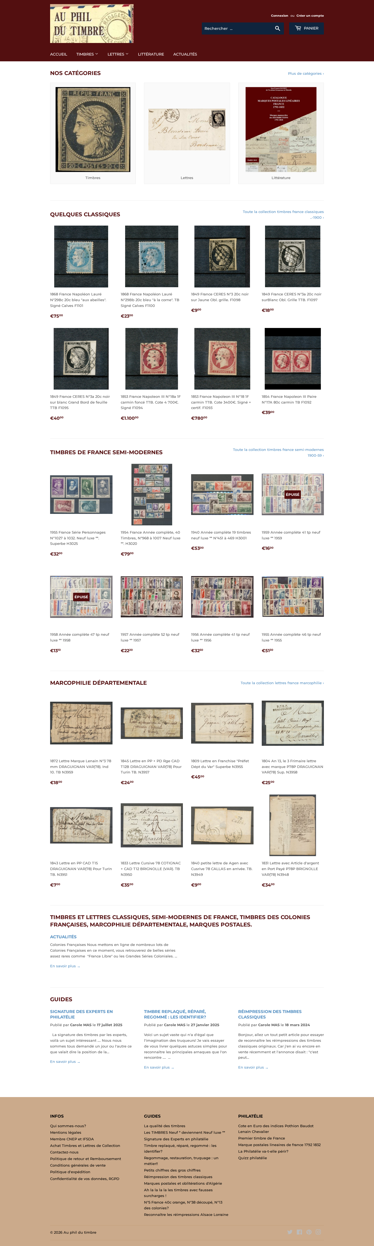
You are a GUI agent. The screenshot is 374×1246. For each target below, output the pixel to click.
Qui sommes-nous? (68, 1126)
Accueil (58, 54)
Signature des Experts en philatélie (176, 1139)
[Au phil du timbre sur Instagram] (318, 1233)
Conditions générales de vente (78, 1165)
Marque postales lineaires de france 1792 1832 (279, 1145)
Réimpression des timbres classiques (178, 1177)
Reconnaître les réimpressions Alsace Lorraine (186, 1214)
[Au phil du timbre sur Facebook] (299, 1233)
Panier (310, 28)
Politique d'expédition (70, 1172)
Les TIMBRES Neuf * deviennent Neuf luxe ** (184, 1132)
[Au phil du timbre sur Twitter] (290, 1233)
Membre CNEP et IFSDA (72, 1139)
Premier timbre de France (261, 1138)
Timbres (85, 54)
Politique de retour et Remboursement (85, 1158)
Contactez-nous (64, 1152)
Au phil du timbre (80, 1232)
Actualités (185, 54)
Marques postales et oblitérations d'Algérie (183, 1183)
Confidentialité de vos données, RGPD (84, 1178)
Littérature (151, 54)
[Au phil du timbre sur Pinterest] (309, 1233)
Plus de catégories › (306, 73)
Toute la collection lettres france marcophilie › (282, 683)
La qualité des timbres (164, 1126)
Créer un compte (310, 16)
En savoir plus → (65, 966)
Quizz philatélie (252, 1158)
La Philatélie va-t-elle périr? (263, 1151)
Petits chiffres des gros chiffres (172, 1170)
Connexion (279, 16)
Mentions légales (65, 1132)
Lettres (116, 54)
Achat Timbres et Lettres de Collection (85, 1145)
